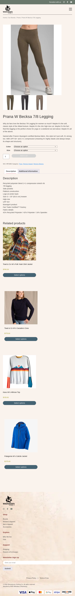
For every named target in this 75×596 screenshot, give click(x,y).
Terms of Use (44, 578)
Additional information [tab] (28, 171)
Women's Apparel (9, 521)
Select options (19, 275)
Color (8, 147)
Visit (4, 539)
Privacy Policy (31, 578)
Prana (19, 17)
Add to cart (24, 156)
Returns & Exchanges (10, 552)
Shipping (6, 549)
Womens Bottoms (38, 164)
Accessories (7, 527)
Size (8, 150)
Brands (5, 519)
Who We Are (7, 537)
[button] (70, 9)
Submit (8, 569)
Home (5, 17)
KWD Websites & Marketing (18, 586)
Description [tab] (11, 171)
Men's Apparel (8, 524)
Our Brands (12, 17)
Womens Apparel (28, 164)
